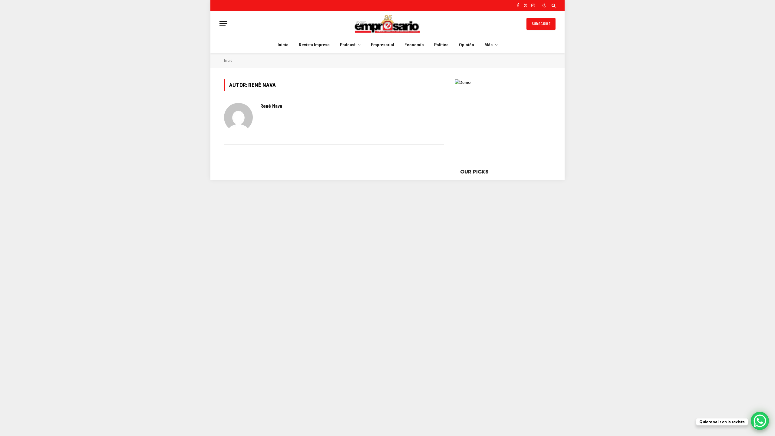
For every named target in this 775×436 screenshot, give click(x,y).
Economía (414, 45)
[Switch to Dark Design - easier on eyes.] (544, 5)
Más (488, 45)
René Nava (271, 106)
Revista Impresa (314, 45)
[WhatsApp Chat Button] (760, 421)
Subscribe (541, 24)
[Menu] (223, 24)
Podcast (347, 45)
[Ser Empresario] (387, 24)
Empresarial (382, 45)
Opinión (466, 45)
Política (441, 45)
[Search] (553, 5)
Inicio (283, 45)
